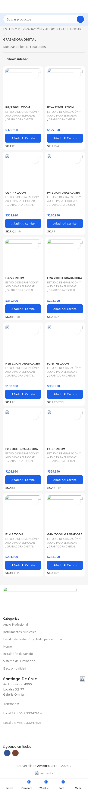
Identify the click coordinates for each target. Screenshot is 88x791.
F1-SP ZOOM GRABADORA (56, 450)
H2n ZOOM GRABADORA (64, 278)
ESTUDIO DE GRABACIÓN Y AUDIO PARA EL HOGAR (42, 29)
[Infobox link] (44, 679)
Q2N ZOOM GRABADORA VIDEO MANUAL (64, 535)
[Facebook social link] (7, 753)
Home (7, 646)
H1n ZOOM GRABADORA (22, 363)
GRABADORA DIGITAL (20, 119)
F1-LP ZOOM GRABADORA (14, 535)
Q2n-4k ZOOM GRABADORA (15, 194)
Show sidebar (17, 59)
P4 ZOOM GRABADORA (63, 192)
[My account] (83, 6)
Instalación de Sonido (18, 654)
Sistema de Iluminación (19, 661)
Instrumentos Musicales (19, 632)
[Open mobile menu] (5, 6)
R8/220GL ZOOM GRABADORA (17, 108)
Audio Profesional (15, 624)
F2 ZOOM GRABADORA (21, 449)
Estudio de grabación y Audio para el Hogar (33, 639)
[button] (23, 138)
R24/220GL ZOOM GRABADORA (60, 108)
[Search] (80, 19)
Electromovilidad (14, 668)
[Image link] (40, 599)
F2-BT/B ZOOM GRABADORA (58, 365)
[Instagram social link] (15, 753)
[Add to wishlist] (35, 74)
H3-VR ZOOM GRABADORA (14, 279)
